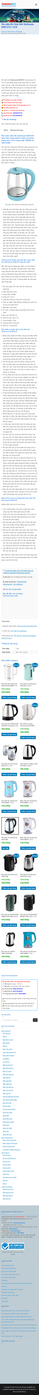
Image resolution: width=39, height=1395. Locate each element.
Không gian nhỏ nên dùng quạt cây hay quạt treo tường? (18, 1328)
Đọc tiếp (5, 848)
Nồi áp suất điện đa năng (11, 1096)
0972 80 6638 (17, 991)
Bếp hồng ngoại (8, 1040)
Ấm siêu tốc (19, 31)
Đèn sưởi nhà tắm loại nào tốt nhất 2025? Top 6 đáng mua (19, 1325)
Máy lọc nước (7, 1071)
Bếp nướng (6, 1043)
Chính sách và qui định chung (10, 1274)
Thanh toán (4, 1301)
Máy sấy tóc (7, 1077)
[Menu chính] (36, 4)
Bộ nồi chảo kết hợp (9, 1158)
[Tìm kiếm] (35, 1020)
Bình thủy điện (7, 1049)
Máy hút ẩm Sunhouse (10, 1143)
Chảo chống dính (8, 1171)
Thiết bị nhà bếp (6, 1187)
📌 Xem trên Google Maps (12, 589)
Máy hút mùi (7, 1199)
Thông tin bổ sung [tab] (16, 130)
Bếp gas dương (8, 1195)
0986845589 (21, 582)
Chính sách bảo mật (7, 1265)
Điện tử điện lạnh (7, 1138)
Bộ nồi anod (7, 1155)
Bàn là (5, 1036)
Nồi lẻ (5, 1184)
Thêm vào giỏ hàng (9, 697)
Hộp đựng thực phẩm (9, 1177)
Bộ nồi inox (6, 1161)
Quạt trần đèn (7, 1134)
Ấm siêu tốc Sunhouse (19, 631)
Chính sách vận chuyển (8, 1277)
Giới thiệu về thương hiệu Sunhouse (12, 1289)
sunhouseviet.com (19, 1223)
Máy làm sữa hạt (8, 1068)
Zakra (14, 1391)
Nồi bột (5, 1180)
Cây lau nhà (6, 1168)
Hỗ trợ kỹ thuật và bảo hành (9, 1295)
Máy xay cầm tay (8, 1087)
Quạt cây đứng (7, 1112)
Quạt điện (6, 1115)
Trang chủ (4, 31)
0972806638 (17, 115)
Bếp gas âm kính (8, 1192)
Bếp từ (5, 1046)
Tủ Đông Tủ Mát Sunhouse (11, 1149)
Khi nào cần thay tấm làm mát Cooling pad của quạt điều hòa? (18, 1332)
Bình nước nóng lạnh (9, 1140)
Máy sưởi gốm (7, 1084)
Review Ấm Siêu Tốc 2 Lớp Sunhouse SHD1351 (15, 1310)
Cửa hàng (4, 1280)
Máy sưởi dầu (7, 1081)
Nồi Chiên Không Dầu (10, 1100)
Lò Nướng (6, 1059)
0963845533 (17, 113)
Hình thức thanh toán (7, 1292)
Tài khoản (4, 1298)
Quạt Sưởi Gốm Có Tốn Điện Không (12, 1336)
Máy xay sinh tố (8, 1090)
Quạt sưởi (6, 1125)
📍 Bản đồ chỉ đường (8, 119)
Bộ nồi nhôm (7, 1165)
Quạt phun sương (8, 1122)
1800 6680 (22, 994)
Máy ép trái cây (8, 1065)
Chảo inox (6, 1174)
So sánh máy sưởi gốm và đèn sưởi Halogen (14, 1313)
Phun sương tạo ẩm (9, 1109)
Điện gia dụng (11, 31)
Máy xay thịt (7, 1093)
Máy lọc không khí (9, 1146)
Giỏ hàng (4, 1286)
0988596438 (7, 584)
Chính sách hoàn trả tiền (8, 1271)
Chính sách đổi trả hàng (8, 1268)
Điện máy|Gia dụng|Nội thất (27, 626)
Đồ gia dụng (5, 1153)
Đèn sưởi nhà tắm (8, 1055)
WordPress (22, 1391)
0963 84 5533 (18, 989)
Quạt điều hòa (7, 1119)
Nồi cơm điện (7, 1103)
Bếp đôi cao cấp (8, 1189)
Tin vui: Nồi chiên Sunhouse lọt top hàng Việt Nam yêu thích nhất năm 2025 (17, 1321)
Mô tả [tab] (6, 130)
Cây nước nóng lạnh (9, 1052)
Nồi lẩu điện (7, 1106)
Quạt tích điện (7, 1128)
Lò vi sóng (6, 1062)
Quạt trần (6, 1131)
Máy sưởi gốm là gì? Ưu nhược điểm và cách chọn (16, 1316)
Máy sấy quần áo (8, 1074)
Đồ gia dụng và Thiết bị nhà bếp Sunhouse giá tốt (16, 1283)
